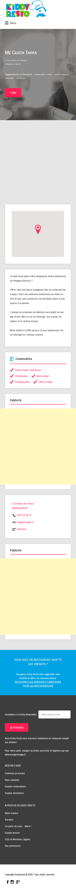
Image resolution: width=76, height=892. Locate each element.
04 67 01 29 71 (24, 515)
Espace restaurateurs (15, 786)
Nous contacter (12, 780)
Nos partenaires (13, 845)
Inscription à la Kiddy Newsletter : (21, 714)
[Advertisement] (38, 164)
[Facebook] (8, 882)
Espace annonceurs (14, 793)
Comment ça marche (15, 773)
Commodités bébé (43, 74)
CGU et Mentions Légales (17, 839)
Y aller (13, 92)
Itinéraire (21, 529)
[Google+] (18, 882)
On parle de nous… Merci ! (18, 826)
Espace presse (12, 832)
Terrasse (20, 78)
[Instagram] (12, 882)
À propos (9, 819)
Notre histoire (11, 813)
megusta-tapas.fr (25, 522)
